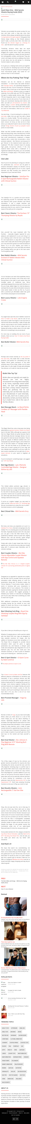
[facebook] (17, 1118)
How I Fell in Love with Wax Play (16, 1014)
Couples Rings (14, 1042)
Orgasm (26, 1057)
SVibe (3, 1078)
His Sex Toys (21, 869)
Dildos (4, 1046)
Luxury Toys (11, 1053)
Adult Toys (25, 871)
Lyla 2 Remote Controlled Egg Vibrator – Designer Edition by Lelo (13, 467)
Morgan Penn (17, 1057)
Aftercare (14, 1028)
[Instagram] (13, 1118)
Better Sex (5, 1035)
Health (10, 1049)
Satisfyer (18, 1068)
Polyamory (15, 1060)
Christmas (5, 1039)
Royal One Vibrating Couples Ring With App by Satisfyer (14, 613)
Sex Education (22, 1071)
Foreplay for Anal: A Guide (14, 990)
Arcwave (13, 1031)
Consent (4, 1042)
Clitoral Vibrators (16, 1039)
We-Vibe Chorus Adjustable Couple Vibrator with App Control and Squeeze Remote (14, 556)
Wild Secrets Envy (22, 511)
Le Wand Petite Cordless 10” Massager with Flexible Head (15, 409)
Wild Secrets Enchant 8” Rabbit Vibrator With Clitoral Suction (14, 257)
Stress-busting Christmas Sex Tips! (17, 998)
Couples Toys (9, 869)
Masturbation (22, 1053)
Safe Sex (11, 1068)
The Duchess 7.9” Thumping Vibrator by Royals (15, 214)
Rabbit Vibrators (7, 1064)
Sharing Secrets (20, 1111)
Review (4, 1068)
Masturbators (6, 1057)
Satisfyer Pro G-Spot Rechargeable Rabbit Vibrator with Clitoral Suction (15, 178)
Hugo (13, 715)
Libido (4, 1053)
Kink (15, 1049)
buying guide (22, 1035)
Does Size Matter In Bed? (14, 982)
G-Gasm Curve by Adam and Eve (13, 674)
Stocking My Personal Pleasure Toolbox (18, 1006)
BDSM (19, 1031)
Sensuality (5, 1071)
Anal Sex (22, 1028)
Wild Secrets (6, 1082)
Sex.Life (13, 1071)
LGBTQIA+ (22, 1049)
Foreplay (16, 1046)
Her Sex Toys (16, 869)
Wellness (18, 1078)
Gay (22, 1046)
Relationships (19, 1064)
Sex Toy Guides (4, 872)
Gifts (3, 1049)
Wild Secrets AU (13, 871)
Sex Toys (10, 872)
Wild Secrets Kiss (23, 342)
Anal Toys (5, 1031)
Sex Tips (4, 1075)
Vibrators (7, 871)
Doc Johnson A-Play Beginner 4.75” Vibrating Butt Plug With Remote (14, 742)
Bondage (13, 1035)
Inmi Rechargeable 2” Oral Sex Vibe (12, 789)
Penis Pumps (5, 1060)
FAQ (10, 1046)
